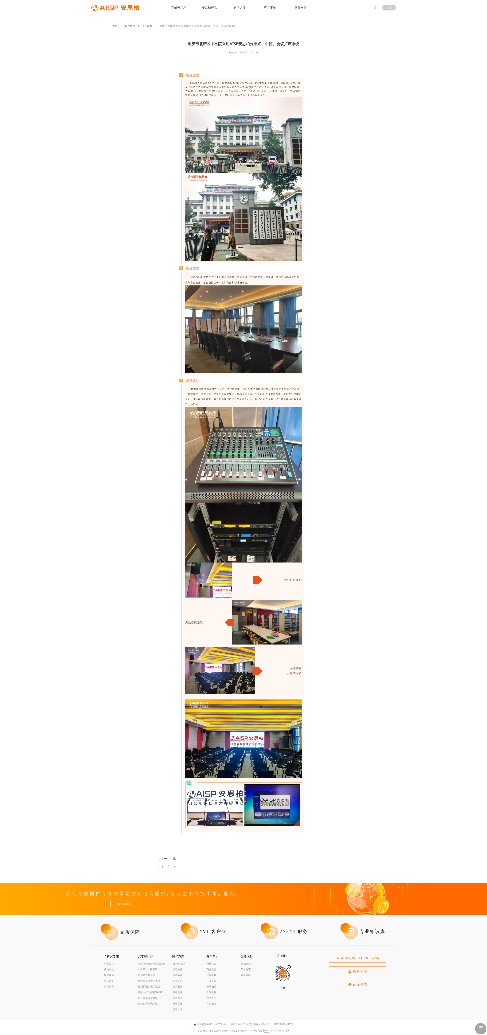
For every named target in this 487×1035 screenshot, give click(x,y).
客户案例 (129, 26)
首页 (115, 26)
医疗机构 (147, 26)
